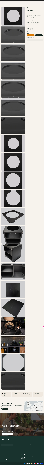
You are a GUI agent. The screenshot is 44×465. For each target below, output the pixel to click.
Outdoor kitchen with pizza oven (24, 449)
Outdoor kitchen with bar (23, 448)
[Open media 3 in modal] (13, 70)
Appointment (37, 442)
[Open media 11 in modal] (13, 198)
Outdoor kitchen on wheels (24, 451)
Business (39, 0)
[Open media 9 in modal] (13, 162)
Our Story (30, 440)
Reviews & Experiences (30, 442)
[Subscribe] (12, 445)
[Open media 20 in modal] (13, 362)
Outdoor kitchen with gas (23, 444)
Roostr (27, 7)
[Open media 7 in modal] (13, 143)
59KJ (36, 32)
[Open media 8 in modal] (13, 16)
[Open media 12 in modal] (13, 216)
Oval (41, 32)
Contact (42, 0)
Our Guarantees (31, 441)
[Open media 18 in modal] (13, 326)
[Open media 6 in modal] (13, 125)
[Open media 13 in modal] (13, 235)
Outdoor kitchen (22, 440)
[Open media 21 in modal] (13, 381)
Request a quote (38, 441)
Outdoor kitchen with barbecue (24, 441)
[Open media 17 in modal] (13, 308)
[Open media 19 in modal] (13, 344)
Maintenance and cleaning (31, 444)
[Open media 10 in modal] (13, 180)
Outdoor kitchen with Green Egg (24, 442)
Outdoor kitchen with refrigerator (23, 447)
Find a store (37, 0)
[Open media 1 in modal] (13, 34)
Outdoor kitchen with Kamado (24, 443)
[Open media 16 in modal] (13, 289)
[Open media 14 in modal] (13, 253)
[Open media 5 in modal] (13, 107)
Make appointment (33, 0)
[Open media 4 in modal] (13, 89)
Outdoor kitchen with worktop (24, 450)
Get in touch (37, 440)
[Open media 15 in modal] (13, 271)
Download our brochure (37, 445)
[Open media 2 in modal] (13, 52)
